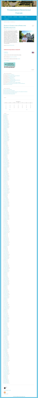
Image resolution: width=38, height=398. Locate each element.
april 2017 (5, 236)
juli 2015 (5, 259)
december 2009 (6, 330)
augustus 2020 (6, 193)
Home (5, 16)
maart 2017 (5, 237)
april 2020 (5, 197)
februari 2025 (6, 134)
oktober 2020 (6, 190)
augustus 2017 (6, 232)
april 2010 (5, 326)
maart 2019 (5, 211)
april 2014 (5, 276)
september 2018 (6, 218)
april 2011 (5, 313)
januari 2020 (6, 200)
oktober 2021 (6, 177)
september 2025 (6, 126)
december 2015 (6, 254)
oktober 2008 (6, 345)
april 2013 (5, 289)
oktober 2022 (6, 164)
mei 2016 (5, 248)
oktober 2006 (6, 372)
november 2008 (6, 344)
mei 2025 (5, 130)
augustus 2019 (6, 206)
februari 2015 (6, 265)
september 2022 (6, 165)
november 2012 (6, 294)
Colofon (26, 16)
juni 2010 (5, 324)
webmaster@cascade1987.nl (13, 56)
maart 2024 (5, 146)
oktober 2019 (6, 204)
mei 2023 (5, 157)
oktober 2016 (6, 243)
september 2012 (6, 296)
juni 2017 (5, 234)
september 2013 (6, 283)
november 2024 (6, 137)
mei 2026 (5, 117)
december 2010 (6, 317)
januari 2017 (6, 240)
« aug (9, 109)
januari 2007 (6, 368)
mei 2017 (5, 235)
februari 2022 (6, 173)
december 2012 (6, 293)
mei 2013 (5, 288)
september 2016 (6, 244)
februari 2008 (6, 354)
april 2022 (5, 171)
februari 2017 (6, 238)
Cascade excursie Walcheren (8, 89)
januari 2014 (6, 279)
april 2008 (5, 352)
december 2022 (6, 162)
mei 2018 (5, 222)
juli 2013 (5, 285)
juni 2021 (5, 182)
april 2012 (5, 302)
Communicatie (21, 16)
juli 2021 (5, 181)
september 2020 (6, 192)
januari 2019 (6, 213)
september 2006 (6, 373)
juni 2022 (5, 169)
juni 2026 (5, 116)
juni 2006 (5, 376)
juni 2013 (5, 286)
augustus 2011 (6, 308)
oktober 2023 (6, 151)
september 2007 (6, 360)
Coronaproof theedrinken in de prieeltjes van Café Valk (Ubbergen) (15, 83)
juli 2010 (5, 323)
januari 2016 (6, 253)
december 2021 (6, 175)
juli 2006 (5, 375)
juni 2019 (5, 208)
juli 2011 (5, 309)
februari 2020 (6, 199)
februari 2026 (6, 121)
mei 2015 (5, 261)
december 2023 (6, 149)
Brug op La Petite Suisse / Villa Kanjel (9, 90)
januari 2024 (6, 148)
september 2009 (6, 333)
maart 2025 (5, 133)
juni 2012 (5, 300)
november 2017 (6, 229)
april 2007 (5, 365)
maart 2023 (5, 159)
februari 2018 (6, 225)
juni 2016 (5, 247)
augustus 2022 (6, 166)
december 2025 (6, 123)
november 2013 (6, 281)
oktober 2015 (6, 256)
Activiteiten (15, 16)
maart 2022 (5, 172)
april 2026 (5, 118)
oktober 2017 (6, 230)
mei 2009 (5, 338)
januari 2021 (6, 187)
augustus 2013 (6, 284)
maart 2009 (5, 340)
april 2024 (5, 145)
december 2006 (6, 369)
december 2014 (6, 267)
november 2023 (6, 150)
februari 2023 (6, 160)
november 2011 (6, 307)
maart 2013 (5, 290)
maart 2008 (5, 353)
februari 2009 (6, 341)
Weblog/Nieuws (6, 19)
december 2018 (6, 214)
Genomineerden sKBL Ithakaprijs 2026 (9, 93)
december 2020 (6, 188)
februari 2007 (6, 367)
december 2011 (6, 306)
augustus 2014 (6, 271)
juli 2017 (5, 233)
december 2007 (6, 356)
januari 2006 (6, 381)
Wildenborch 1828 (12, 76)
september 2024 (6, 139)
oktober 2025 (6, 125)
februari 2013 (6, 291)
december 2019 (6, 201)
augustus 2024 (6, 140)
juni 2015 (5, 260)
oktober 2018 (6, 217)
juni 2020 (5, 195)
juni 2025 (5, 129)
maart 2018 (5, 224)
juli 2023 (5, 154)
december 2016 (6, 241)
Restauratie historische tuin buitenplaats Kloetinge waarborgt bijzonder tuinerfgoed (15, 91)
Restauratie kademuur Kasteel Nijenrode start (10, 92)
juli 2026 (5, 115)
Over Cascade (10, 16)
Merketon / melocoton (9, 84)
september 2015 (6, 257)
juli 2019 (5, 207)
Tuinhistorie (8, 45)
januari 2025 (6, 135)
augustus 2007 (6, 361)
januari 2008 (6, 355)
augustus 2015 (6, 258)
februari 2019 (6, 212)
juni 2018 (5, 221)
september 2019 (6, 205)
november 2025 (6, 124)
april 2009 (5, 339)
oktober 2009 (6, 332)
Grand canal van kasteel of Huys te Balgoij (14, 82)
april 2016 (5, 249)
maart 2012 (5, 303)
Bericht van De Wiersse (11, 74)
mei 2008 (5, 351)
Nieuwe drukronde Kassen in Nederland (14, 75)
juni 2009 (5, 337)
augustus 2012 (6, 297)
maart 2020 (5, 198)
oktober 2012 (6, 295)
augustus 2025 (6, 127)
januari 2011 (6, 316)
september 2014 (6, 270)
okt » (27, 109)
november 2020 (6, 189)
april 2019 (5, 210)
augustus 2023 (6, 153)
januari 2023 (6, 161)
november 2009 (6, 331)
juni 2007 (5, 363)
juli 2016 (5, 246)
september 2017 (6, 231)
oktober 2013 (6, 282)
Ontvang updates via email (7, 390)
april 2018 (5, 223)
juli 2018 (5, 220)
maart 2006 (5, 379)
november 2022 (6, 163)
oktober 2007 (6, 359)
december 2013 (6, 280)
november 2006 (6, 371)
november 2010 (6, 318)
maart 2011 (5, 314)
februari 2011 (6, 315)
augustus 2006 (6, 374)
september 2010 (6, 320)
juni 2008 (5, 350)
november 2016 (6, 242)
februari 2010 (6, 328)
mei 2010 (5, 325)
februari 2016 (6, 252)
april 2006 (5, 378)
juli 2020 (5, 194)
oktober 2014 (6, 269)
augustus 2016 (6, 245)
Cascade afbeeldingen (6, 60)
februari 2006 (6, 380)
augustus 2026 (6, 114)
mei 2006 (5, 377)
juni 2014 (5, 273)
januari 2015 (6, 266)
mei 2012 (5, 301)
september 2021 (6, 178)
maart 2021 (5, 185)
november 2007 (6, 357)
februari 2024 (6, 147)
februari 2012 (6, 304)
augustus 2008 (6, 348)
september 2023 (6, 152)
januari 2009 (6, 342)
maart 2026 (5, 119)
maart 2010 (5, 327)
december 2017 (6, 228)
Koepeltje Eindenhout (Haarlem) (15, 80)
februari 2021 (6, 186)
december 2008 (6, 343)
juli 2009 (5, 336)
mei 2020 (5, 196)
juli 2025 (5, 128)
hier (17, 42)
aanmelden (18, 58)
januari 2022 (6, 174)
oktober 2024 (6, 138)
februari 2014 (6, 278)
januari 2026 (6, 122)
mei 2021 (5, 183)
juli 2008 (5, 349)
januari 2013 (6, 292)
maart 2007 (5, 366)
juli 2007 (5, 362)
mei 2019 (5, 209)
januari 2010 (6, 329)
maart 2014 (5, 277)
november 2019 (6, 202)
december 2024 (6, 136)
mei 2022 (5, 170)
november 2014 (6, 268)
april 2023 (5, 158)
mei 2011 (5, 312)
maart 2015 (5, 264)
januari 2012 (6, 305)
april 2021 (5, 184)
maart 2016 (5, 250)
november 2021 (6, 176)
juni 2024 (5, 142)
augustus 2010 (6, 321)
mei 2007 (5, 364)
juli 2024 (5, 141)
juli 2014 (5, 272)
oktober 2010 (6, 319)
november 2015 (6, 255)
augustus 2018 (6, 219)
